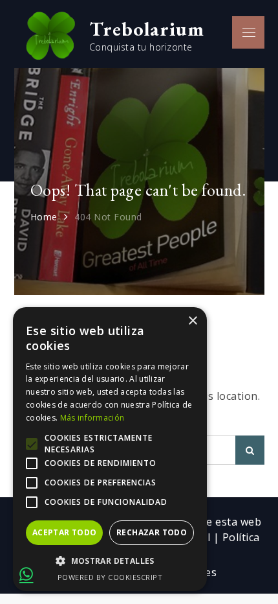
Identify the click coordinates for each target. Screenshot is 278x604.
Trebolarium (146, 28)
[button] (110, 561)
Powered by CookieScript (110, 577)
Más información (92, 417)
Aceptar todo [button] (64, 532)
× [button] (192, 321)
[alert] (110, 449)
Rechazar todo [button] (151, 532)
